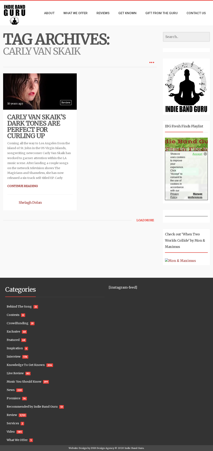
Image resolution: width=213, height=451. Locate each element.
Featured (13, 340)
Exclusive (13, 331)
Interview (14, 356)
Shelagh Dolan (30, 202)
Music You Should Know (24, 381)
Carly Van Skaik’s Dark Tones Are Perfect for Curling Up (36, 126)
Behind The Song (19, 306)
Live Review (15, 373)
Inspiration (15, 348)
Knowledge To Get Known (26, 365)
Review (65, 102)
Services (13, 423)
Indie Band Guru (134, 448)
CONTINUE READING (22, 186)
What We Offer (17, 440)
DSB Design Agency (102, 448)
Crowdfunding (17, 323)
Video (11, 431)
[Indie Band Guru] (17, 13)
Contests (13, 315)
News (11, 390)
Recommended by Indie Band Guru (32, 406)
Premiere (13, 398)
